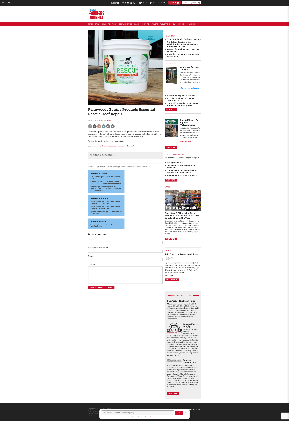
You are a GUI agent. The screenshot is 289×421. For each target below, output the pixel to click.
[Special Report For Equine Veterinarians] (171, 128)
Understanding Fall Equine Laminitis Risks (180, 99)
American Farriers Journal (189, 68)
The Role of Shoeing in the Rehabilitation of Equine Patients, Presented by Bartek (182, 44)
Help (174, 24)
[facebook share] (90, 126)
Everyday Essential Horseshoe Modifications (102, 226)
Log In (153, 3)
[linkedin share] (104, 126)
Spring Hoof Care (175, 162)
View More (170, 110)
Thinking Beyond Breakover (182, 95)
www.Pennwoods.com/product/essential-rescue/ (116, 146)
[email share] (108, 126)
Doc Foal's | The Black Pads (181, 301)
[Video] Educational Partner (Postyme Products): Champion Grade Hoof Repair (105, 182)
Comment (92, 264)
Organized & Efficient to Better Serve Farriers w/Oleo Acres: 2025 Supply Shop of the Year (182, 215)
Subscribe (115, 3)
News (104, 24)
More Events (171, 280)
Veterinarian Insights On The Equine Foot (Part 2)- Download (105, 202)
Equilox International (190, 361)
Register (161, 3)
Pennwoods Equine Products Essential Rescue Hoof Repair (129, 167)
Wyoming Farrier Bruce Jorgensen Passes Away (183, 55)
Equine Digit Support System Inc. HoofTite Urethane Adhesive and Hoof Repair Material (105, 188)
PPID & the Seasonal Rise (181, 254)
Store (97, 24)
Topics (7, 3)
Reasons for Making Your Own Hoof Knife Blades (183, 50)
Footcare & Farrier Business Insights (184, 39)
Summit (136, 24)
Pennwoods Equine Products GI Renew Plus (105, 177)
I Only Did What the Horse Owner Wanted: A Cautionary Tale (182, 104)
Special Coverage (125, 24)
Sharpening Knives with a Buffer (182, 175)
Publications (165, 24)
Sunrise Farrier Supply (190, 325)
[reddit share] (99, 126)
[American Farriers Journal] (171, 75)
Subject (90, 256)
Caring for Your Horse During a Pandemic (181, 166)
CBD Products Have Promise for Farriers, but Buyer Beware (181, 171)
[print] (113, 126)
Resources (112, 24)
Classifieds (192, 24)
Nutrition (108, 121)
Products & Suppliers (150, 24)
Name (90, 239)
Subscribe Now (185, 141)
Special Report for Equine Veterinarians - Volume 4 (106, 212)
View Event (169, 276)
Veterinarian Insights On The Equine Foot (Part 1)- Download (105, 207)
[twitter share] (95, 126)
